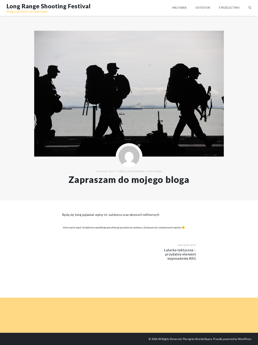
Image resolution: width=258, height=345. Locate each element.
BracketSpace (203, 339)
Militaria (179, 7)
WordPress (244, 339)
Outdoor (202, 7)
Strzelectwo (229, 7)
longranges (136, 171)
